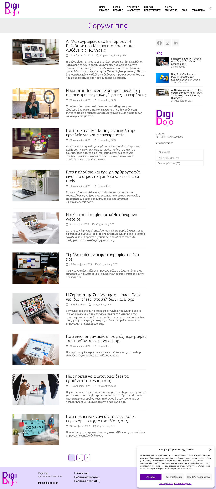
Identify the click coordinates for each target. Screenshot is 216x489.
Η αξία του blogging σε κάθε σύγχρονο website (101, 216)
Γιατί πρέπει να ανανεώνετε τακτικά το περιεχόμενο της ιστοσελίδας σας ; (101, 418)
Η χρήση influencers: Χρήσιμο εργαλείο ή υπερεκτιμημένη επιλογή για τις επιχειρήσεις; (106, 92)
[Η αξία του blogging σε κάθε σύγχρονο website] (35, 227)
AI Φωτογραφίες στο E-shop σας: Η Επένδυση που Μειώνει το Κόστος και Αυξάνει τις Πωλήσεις (100, 45)
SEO (125, 55)
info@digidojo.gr (164, 143)
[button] (210, 449)
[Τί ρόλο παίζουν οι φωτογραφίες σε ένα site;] (35, 267)
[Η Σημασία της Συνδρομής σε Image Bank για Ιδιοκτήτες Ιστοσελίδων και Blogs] (35, 307)
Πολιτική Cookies (166, 484)
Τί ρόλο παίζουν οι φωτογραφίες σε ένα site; (102, 256)
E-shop (118, 55)
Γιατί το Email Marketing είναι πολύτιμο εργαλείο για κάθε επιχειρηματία (101, 132)
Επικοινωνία (164, 152)
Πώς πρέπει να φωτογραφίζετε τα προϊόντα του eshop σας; (97, 378)
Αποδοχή (150, 477)
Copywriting (106, 55)
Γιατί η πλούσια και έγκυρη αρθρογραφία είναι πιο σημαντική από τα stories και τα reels (103, 176)
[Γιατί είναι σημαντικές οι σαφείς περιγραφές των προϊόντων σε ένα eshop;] (35, 349)
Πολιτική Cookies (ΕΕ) (169, 163)
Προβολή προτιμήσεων (198, 477)
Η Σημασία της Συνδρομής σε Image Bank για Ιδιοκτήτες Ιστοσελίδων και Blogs (103, 297)
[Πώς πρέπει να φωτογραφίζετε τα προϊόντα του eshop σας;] (35, 389)
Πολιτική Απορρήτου (182, 484)
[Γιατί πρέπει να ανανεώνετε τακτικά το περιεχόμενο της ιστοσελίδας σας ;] (35, 429)
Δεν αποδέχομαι (174, 477)
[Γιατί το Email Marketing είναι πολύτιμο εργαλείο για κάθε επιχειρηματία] (35, 143)
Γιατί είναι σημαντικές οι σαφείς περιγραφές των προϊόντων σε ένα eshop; (106, 338)
